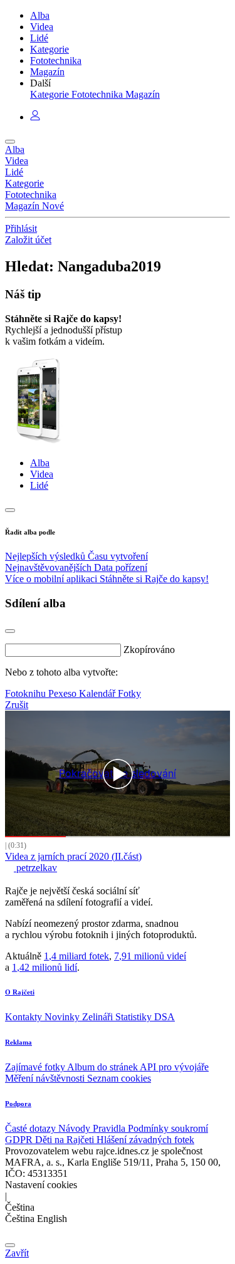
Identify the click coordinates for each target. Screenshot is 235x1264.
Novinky (63, 1016)
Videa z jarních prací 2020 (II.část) (73, 856)
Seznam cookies (119, 1078)
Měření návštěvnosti (46, 1078)
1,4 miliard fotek (76, 956)
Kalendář (98, 693)
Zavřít (17, 1253)
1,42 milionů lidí (44, 967)
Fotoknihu (26, 693)
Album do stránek (103, 1067)
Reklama (18, 1042)
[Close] (10, 631)
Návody (75, 1128)
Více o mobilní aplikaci (52, 578)
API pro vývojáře (174, 1067)
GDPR (20, 1139)
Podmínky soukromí (168, 1128)
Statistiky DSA (145, 1016)
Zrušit (16, 704)
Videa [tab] (41, 474)
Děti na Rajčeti (66, 1139)
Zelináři (98, 1016)
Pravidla (110, 1128)
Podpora (18, 1103)
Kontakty (24, 1016)
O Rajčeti (19, 992)
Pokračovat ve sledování (117, 774)
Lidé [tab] (39, 485)
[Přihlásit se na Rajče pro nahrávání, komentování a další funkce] (35, 117)
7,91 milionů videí (150, 956)
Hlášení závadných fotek (145, 1139)
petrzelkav (35, 867)
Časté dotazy (31, 1128)
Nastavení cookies (41, 1184)
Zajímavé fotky (36, 1067)
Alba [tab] (40, 462)
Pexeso (63, 693)
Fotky (129, 693)
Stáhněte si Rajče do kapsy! (154, 578)
